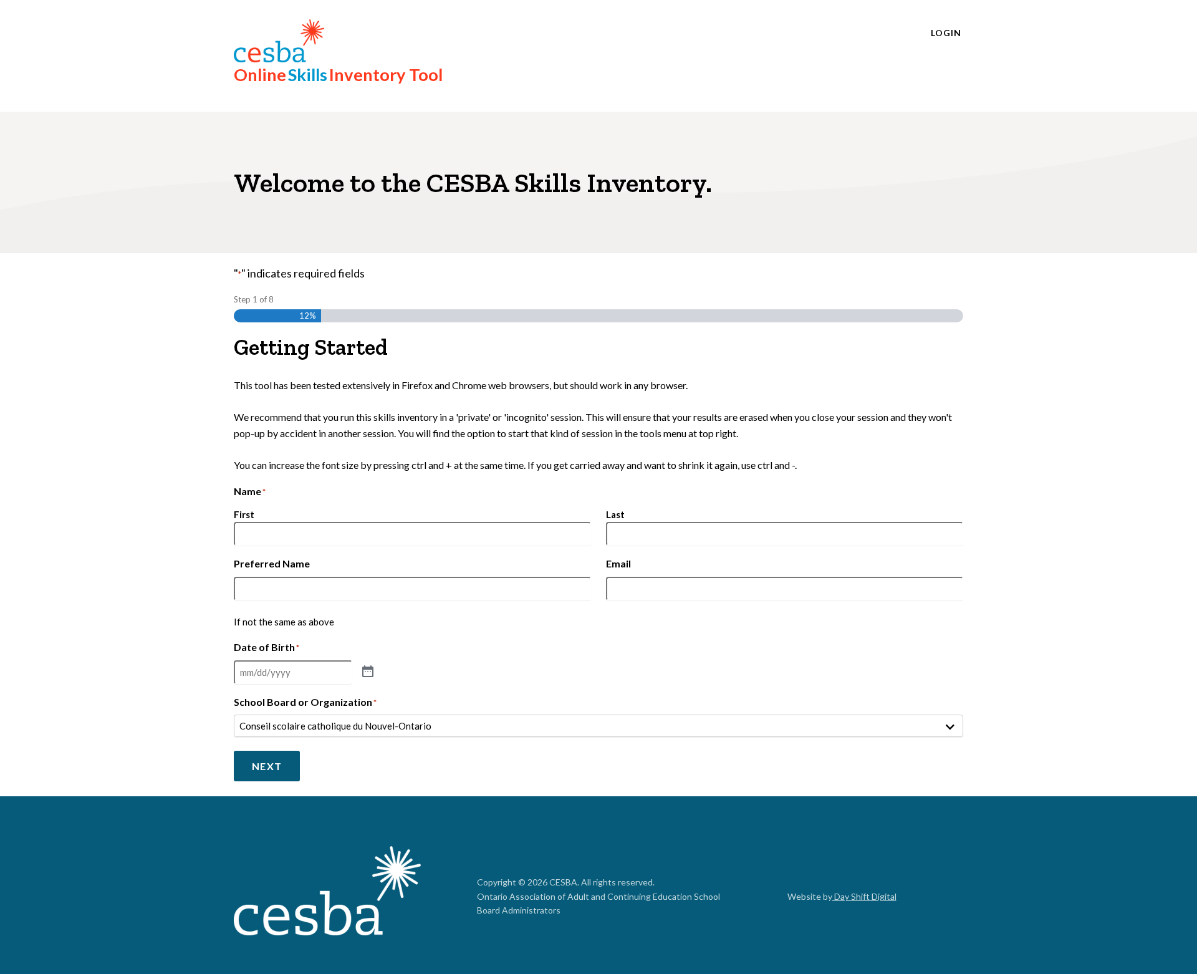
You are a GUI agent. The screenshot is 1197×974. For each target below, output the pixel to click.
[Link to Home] (327, 892)
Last (615, 514)
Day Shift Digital (864, 896)
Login (946, 32)
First (244, 514)
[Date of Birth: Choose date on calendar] (367, 672)
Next (267, 766)
